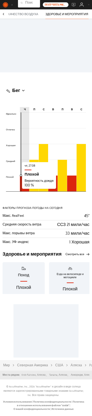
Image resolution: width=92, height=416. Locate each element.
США (59, 365)
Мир (6, 365)
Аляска (76, 365)
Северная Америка (32, 365)
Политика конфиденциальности (52, 401)
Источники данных (63, 409)
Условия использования (17, 401)
